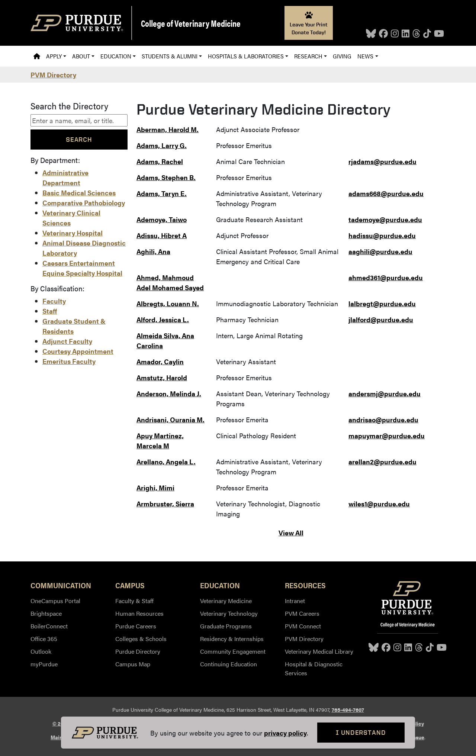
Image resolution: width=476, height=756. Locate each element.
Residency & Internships (232, 638)
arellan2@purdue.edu (382, 461)
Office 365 (43, 638)
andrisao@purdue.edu (383, 419)
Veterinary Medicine (226, 600)
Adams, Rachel (159, 161)
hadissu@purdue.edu (382, 235)
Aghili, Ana (153, 251)
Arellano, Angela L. (166, 461)
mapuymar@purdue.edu (386, 435)
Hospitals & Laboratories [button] (246, 56)
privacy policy (285, 732)
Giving (342, 56)
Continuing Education (228, 664)
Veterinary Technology (229, 613)
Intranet (295, 600)
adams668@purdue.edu (386, 193)
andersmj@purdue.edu (384, 393)
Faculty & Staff (134, 600)
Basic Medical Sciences (79, 192)
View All (291, 532)
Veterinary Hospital (72, 232)
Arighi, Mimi (155, 487)
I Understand (361, 732)
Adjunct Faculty (67, 341)
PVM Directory (53, 74)
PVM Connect (303, 626)
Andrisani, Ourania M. (170, 419)
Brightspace (46, 613)
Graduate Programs (226, 626)
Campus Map (132, 664)
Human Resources (139, 613)
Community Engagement (233, 651)
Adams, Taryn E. (161, 193)
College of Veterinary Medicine (191, 23)
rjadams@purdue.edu (382, 161)
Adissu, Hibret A (161, 235)
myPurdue (44, 664)
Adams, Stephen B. (166, 177)
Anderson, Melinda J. (168, 393)
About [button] (81, 56)
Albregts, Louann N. (167, 303)
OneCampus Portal (55, 600)
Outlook (40, 651)
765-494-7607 (348, 709)
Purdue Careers (135, 626)
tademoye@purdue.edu (385, 219)
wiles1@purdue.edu (379, 503)
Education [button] (115, 56)
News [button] (365, 56)
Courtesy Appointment (77, 351)
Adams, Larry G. (161, 145)
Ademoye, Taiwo (161, 219)
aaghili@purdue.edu (380, 251)
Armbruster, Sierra (165, 503)
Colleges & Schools (141, 638)
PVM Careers (302, 613)
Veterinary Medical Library (319, 651)
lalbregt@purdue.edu (382, 303)
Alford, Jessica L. (162, 319)
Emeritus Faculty (69, 361)
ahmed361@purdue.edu (385, 277)
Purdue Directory (137, 651)
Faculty (54, 300)
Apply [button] (54, 56)
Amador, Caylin (160, 361)
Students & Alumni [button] (169, 56)
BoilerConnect (49, 626)
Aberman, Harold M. (167, 129)
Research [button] (308, 56)
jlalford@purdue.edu (380, 319)
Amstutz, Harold (161, 377)
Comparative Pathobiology (83, 202)
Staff (49, 310)
